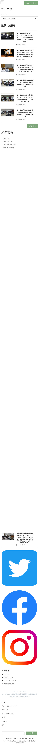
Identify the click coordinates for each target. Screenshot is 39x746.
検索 (3, 725)
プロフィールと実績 (7, 713)
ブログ (4, 717)
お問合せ (4, 721)
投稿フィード (8, 677)
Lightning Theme (23, 740)
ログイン (7, 674)
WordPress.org (9, 683)
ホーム (4, 702)
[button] (31, 3)
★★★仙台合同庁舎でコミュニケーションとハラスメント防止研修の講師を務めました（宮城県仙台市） (25, 37)
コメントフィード (10, 680)
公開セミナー (5, 710)
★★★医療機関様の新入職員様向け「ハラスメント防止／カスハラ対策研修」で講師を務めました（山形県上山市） (25, 538)
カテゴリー (5, 14)
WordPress (13, 740)
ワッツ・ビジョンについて (9, 706)
